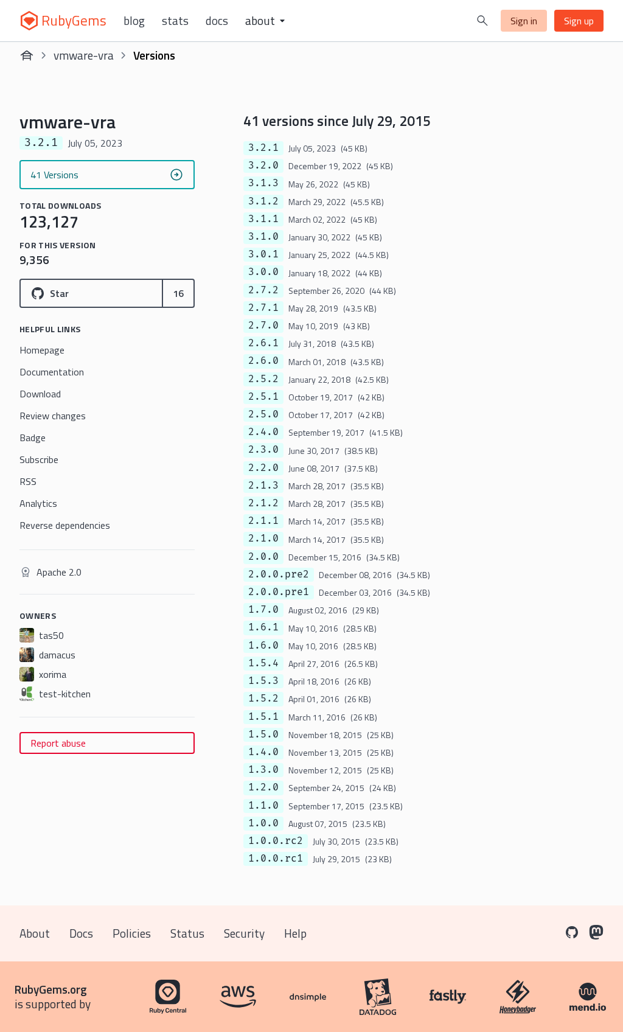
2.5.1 (263, 397)
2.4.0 (263, 432)
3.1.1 (263, 219)
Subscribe (38, 459)
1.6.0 (263, 646)
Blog (134, 20)
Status (187, 933)
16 (178, 293)
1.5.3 (263, 681)
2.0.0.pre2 (278, 574)
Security (244, 933)
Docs (217, 20)
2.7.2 (263, 290)
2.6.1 (263, 343)
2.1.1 (263, 521)
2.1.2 (263, 503)
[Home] (27, 55)
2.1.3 (263, 485)
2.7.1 (263, 308)
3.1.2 (263, 201)
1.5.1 (263, 717)
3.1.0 (263, 237)
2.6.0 (263, 361)
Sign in (523, 20)
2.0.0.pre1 (278, 592)
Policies (132, 933)
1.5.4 (263, 663)
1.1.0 (263, 806)
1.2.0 (263, 787)
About (34, 933)
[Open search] (482, 21)
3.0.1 (263, 254)
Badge (32, 437)
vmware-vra (84, 55)
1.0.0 (263, 823)
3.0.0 (263, 272)
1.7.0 (263, 610)
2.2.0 (263, 468)
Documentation (51, 371)
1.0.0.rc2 (275, 841)
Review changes (52, 415)
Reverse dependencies (64, 525)
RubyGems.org (51, 989)
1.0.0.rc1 (275, 858)
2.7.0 (263, 325)
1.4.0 (263, 752)
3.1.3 (263, 183)
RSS (28, 481)
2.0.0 (263, 557)
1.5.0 (263, 734)
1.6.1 (263, 627)
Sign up (579, 20)
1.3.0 (263, 770)
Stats (175, 20)
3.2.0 (263, 165)
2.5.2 (263, 379)
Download (40, 393)
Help (295, 933)
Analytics (38, 503)
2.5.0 (263, 414)
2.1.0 (263, 538)
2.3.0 (263, 450)
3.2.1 (263, 148)
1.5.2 (263, 698)
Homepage (41, 350)
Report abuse (58, 743)
